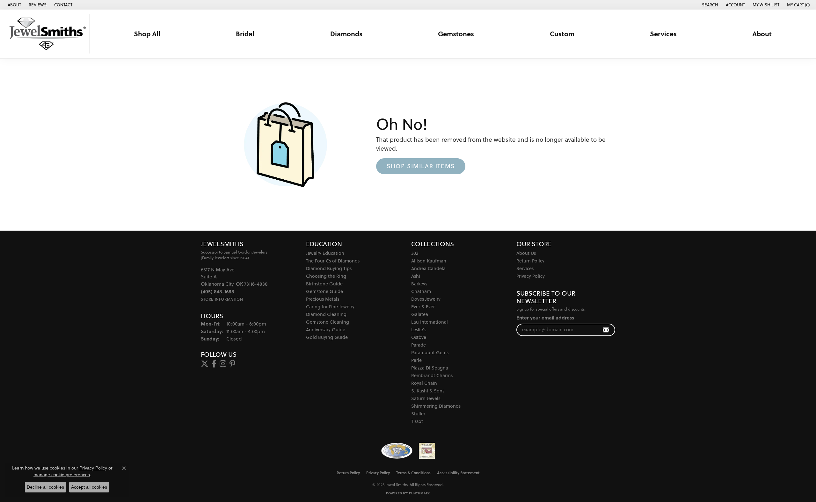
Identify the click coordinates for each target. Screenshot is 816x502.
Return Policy (530, 260)
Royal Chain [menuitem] (424, 383)
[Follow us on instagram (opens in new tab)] (223, 364)
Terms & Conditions (413, 473)
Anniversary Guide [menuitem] (325, 329)
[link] (13, 5)
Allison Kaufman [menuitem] (428, 260)
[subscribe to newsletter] (606, 329)
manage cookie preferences (61, 474)
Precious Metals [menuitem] (322, 299)
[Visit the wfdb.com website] (396, 451)
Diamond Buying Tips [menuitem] (329, 268)
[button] (709, 5)
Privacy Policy (530, 276)
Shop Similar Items (421, 166)
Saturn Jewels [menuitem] (425, 398)
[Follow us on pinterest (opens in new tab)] (232, 364)
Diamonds (346, 34)
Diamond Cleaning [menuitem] (326, 314)
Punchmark (419, 493)
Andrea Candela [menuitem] (428, 268)
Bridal (245, 34)
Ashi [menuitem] (415, 276)
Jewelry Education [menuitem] (325, 253)
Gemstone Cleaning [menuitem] (327, 322)
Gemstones (456, 34)
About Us (526, 253)
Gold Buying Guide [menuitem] (327, 337)
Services (663, 34)
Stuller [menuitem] (418, 413)
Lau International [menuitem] (429, 322)
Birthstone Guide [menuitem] (324, 283)
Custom (562, 34)
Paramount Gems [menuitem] (429, 352)
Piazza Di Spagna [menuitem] (429, 367)
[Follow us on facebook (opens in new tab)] (214, 364)
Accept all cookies (89, 487)
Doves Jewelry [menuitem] (426, 299)
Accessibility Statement (458, 473)
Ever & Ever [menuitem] (423, 306)
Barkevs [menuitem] (419, 283)
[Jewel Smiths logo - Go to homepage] (46, 34)
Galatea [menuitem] (419, 314)
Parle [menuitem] (416, 360)
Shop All (147, 34)
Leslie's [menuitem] (418, 329)
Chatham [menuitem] (421, 291)
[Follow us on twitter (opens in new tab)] (204, 364)
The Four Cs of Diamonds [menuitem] (333, 260)
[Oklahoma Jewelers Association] (427, 451)
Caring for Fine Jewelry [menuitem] (330, 306)
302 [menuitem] (414, 253)
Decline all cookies (45, 487)
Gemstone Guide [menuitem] (324, 291)
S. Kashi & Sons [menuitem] (427, 390)
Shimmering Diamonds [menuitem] (436, 406)
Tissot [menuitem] (417, 421)
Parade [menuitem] (418, 344)
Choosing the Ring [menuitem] (326, 276)
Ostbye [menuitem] (418, 337)
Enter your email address (545, 317)
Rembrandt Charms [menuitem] (432, 375)
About (762, 34)
